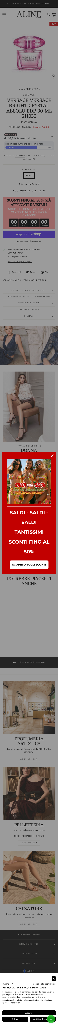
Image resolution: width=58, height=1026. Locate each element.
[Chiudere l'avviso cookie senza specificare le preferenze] (54, 978)
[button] (7, 984)
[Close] (52, 456)
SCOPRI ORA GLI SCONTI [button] (29, 564)
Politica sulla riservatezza (44, 983)
